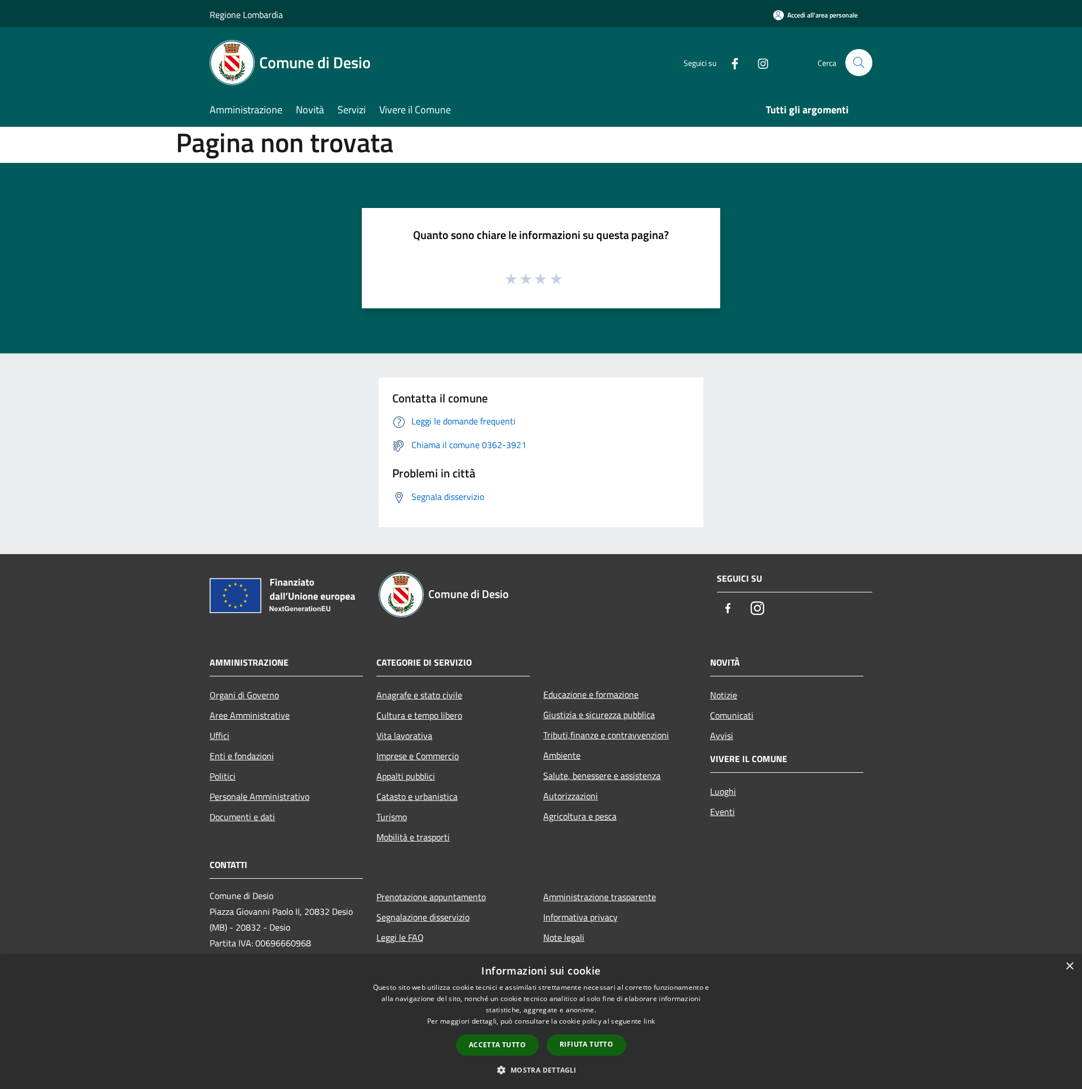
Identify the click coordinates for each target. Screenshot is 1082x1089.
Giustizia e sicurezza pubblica (599, 714)
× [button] (1069, 966)
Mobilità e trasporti (413, 837)
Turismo (391, 817)
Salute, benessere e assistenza (601, 775)
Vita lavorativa (404, 735)
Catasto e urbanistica (417, 796)
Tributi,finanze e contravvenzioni (606, 735)
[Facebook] (730, 62)
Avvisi (721, 735)
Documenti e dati (242, 817)
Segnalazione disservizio (422, 917)
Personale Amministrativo (259, 796)
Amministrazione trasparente (599, 897)
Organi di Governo (244, 695)
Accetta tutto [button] (497, 1045)
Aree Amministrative (250, 715)
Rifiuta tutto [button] (586, 1044)
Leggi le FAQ (400, 937)
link (649, 1021)
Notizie (723, 695)
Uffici (219, 735)
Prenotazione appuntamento (431, 897)
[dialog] (541, 1021)
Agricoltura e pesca (580, 816)
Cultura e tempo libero (419, 715)
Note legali (563, 937)
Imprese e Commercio (417, 756)
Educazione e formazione (590, 694)
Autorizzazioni (570, 796)
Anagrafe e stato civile (419, 695)
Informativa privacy (580, 917)
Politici (223, 776)
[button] (540, 1069)
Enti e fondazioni (242, 756)
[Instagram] (758, 62)
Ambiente (561, 755)
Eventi (722, 811)
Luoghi (723, 791)
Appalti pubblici (405, 776)
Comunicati (731, 715)
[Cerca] (858, 62)
